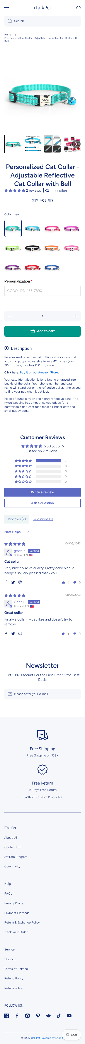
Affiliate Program (15, 857)
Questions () (43, 519)
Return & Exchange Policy (22, 922)
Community (12, 866)
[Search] (8, 21)
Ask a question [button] (42, 503)
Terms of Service (16, 969)
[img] (14, 544)
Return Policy (13, 988)
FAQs (8, 893)
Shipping (10, 959)
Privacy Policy (13, 903)
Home (8, 34)
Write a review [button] (42, 492)
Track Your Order (16, 932)
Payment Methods (16, 913)
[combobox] (42, 21)
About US (11, 838)
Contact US (12, 847)
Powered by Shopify (52, 1037)
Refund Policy (13, 978)
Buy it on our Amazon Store (39, 372)
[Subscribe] (75, 694)
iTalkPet (35, 1037)
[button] (78, 7)
